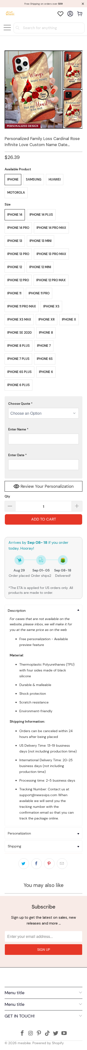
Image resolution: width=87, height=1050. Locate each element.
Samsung (33, 179)
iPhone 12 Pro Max (51, 280)
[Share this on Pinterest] (49, 863)
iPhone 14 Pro (18, 228)
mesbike (24, 1043)
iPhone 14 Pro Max (51, 228)
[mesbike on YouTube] (64, 1033)
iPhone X (69, 319)
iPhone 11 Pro (39, 293)
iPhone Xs (51, 306)
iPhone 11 (14, 293)
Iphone (13, 179)
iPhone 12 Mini (40, 267)
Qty (7, 496)
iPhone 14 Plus (41, 215)
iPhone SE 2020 (19, 333)
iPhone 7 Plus (18, 359)
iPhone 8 (46, 333)
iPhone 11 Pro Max (21, 306)
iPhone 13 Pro (18, 254)
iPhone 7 (44, 346)
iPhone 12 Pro (18, 280)
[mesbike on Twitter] (55, 1033)
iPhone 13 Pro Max (51, 254)
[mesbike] (10, 13)
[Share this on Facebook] (36, 863)
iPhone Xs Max (19, 319)
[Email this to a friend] (62, 863)
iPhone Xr (46, 319)
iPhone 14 (14, 215)
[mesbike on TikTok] (47, 1033)
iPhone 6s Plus (19, 372)
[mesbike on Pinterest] (39, 1033)
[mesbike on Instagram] (30, 1033)
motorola (16, 192)
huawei (55, 179)
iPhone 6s (45, 359)
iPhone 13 (14, 241)
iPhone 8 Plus (18, 346)
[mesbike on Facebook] (22, 1033)
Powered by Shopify (48, 1043)
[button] (43, 404)
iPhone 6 (46, 372)
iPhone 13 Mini (40, 241)
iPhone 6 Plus (18, 385)
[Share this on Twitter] (23, 863)
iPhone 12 (14, 267)
